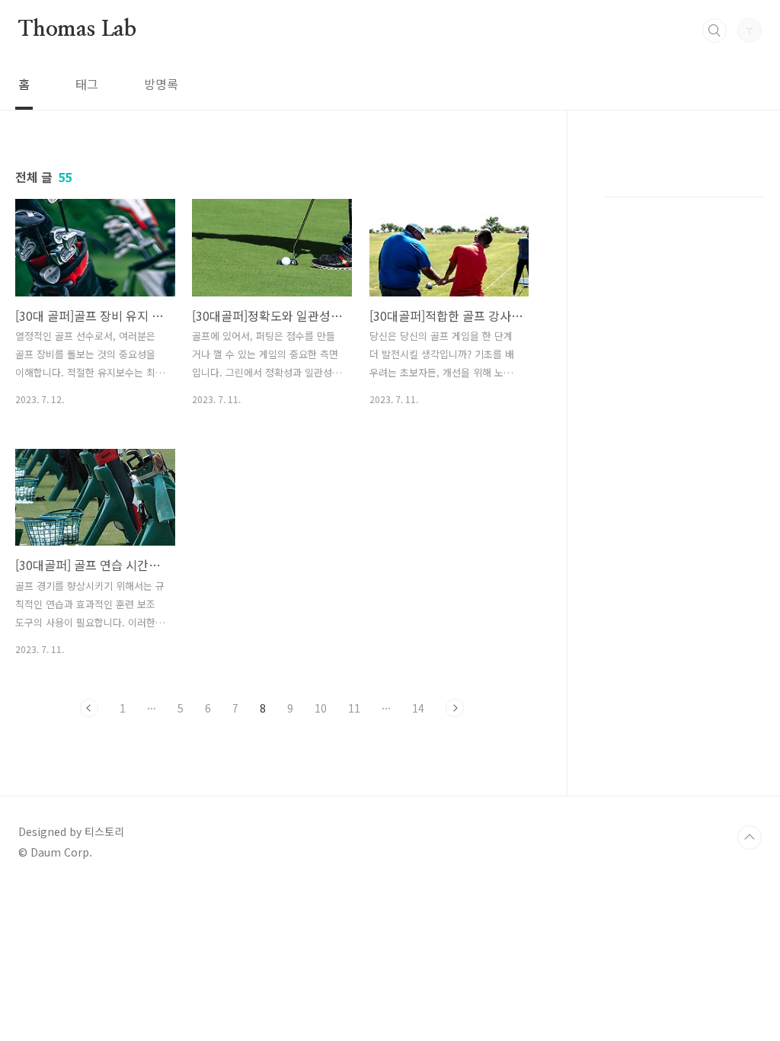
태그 (86, 84)
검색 (714, 30)
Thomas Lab (77, 29)
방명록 (161, 84)
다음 (455, 708)
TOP (749, 837)
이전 (89, 708)
